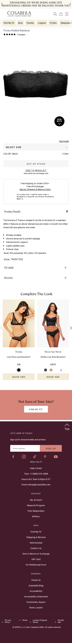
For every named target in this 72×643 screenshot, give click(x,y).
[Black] (18, 370)
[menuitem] (8, 22)
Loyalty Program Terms (40, 621)
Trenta (18, 351)
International (36, 542)
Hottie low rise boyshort (53, 356)
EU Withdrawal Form (36, 564)
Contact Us (36, 548)
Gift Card (36, 559)
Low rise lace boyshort (18, 356)
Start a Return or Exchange (36, 553)
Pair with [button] (59, 120)
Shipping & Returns (36, 537)
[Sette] (56, 370)
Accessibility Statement (36, 596)
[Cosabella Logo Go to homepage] (19, 13)
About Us (36, 579)
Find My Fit (36, 531)
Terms (24, 620)
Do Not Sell (61, 621)
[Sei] (51, 370)
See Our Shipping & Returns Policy (35, 189)
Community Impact (35, 601)
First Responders (36, 510)
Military (36, 516)
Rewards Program (36, 505)
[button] (66, 426)
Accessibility (36, 590)
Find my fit (36, 409)
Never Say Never (53, 351)
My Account (36, 499)
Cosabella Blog (36, 585)
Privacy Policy (8, 621)
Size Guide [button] (64, 141)
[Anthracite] (45, 370)
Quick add (18, 376)
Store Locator (36, 607)
